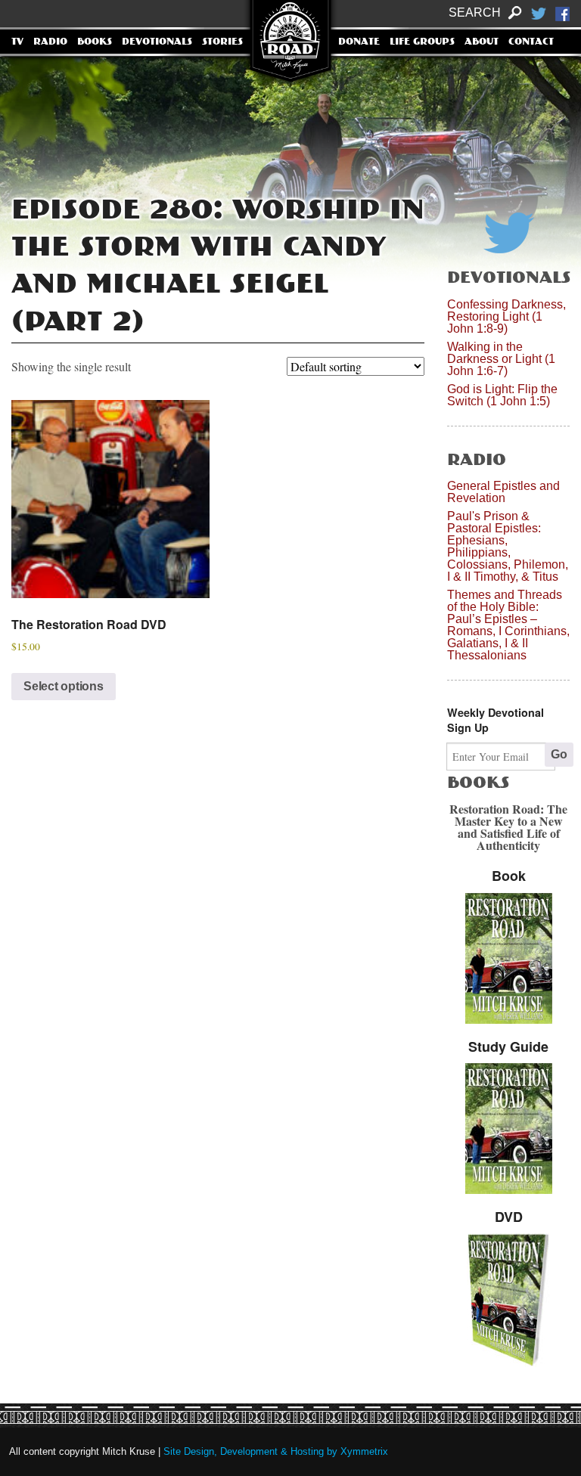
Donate (359, 42)
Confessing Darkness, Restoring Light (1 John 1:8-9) (506, 316)
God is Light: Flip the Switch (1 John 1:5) (502, 395)
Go (559, 754)
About (481, 42)
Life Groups (422, 42)
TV (17, 42)
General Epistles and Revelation (503, 491)
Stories (222, 42)
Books (94, 42)
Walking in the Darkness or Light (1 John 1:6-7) (501, 358)
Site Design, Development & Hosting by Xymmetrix (275, 1451)
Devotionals (157, 42)
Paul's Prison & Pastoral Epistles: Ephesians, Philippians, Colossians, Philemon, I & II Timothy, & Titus (507, 546)
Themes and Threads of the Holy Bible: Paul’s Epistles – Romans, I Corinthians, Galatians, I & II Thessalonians (508, 625)
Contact (531, 42)
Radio (50, 42)
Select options (63, 686)
